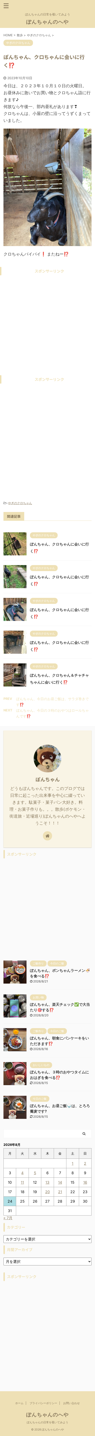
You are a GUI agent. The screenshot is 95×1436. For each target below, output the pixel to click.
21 (60, 1191)
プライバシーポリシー (43, 1403)
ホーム (19, 1403)
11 (22, 1182)
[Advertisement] (47, 325)
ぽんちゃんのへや (47, 22)
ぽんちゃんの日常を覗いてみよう (47, 1422)
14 (60, 1182)
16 (85, 1182)
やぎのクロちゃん (20, 503)
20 (47, 1191)
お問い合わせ (71, 1403)
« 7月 (7, 1218)
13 (47, 1182)
